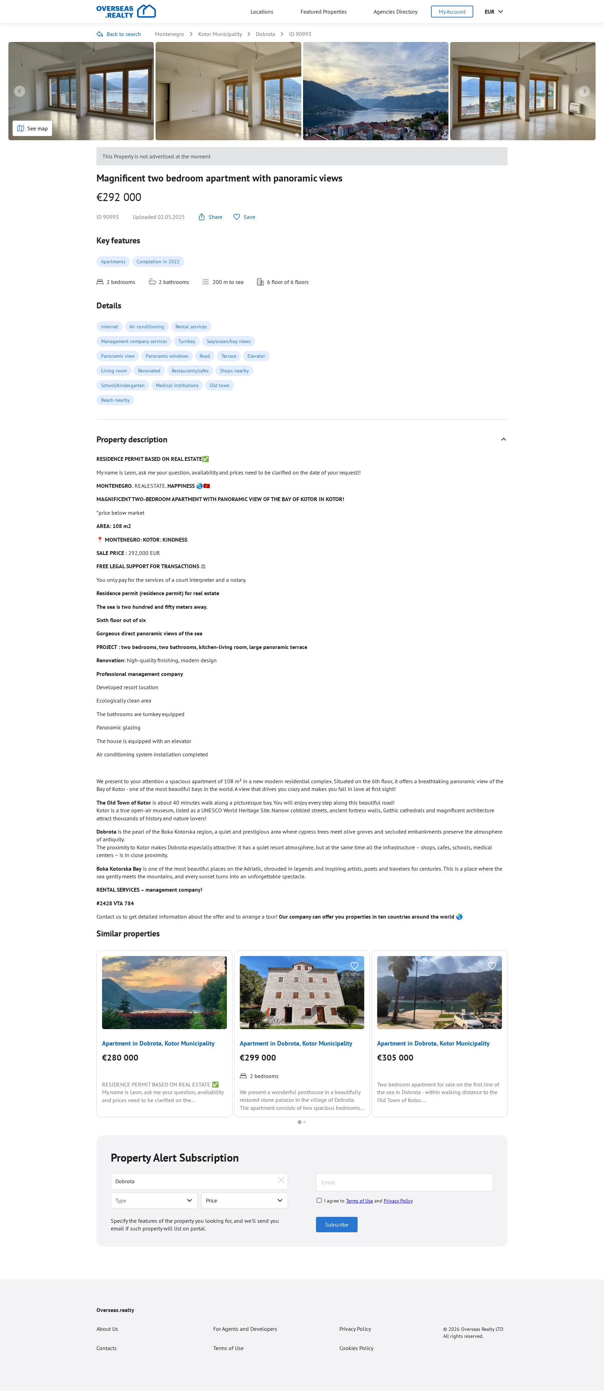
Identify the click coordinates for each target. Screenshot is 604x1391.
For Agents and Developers (245, 1328)
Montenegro (169, 33)
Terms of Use (359, 1201)
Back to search (124, 33)
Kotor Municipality (220, 33)
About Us (107, 1328)
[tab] (297, 135)
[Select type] (189, 1200)
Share (215, 216)
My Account (452, 11)
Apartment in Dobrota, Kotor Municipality (158, 1043)
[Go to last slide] (19, 91)
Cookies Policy (356, 1347)
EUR (490, 11)
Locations (262, 11)
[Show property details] (504, 439)
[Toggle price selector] (280, 1200)
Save (249, 216)
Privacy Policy (398, 1201)
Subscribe (336, 1224)
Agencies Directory (395, 11)
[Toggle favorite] (217, 966)
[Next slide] (584, 91)
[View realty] (164, 992)
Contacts (106, 1347)
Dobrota (265, 33)
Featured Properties (324, 11)
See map (37, 128)
